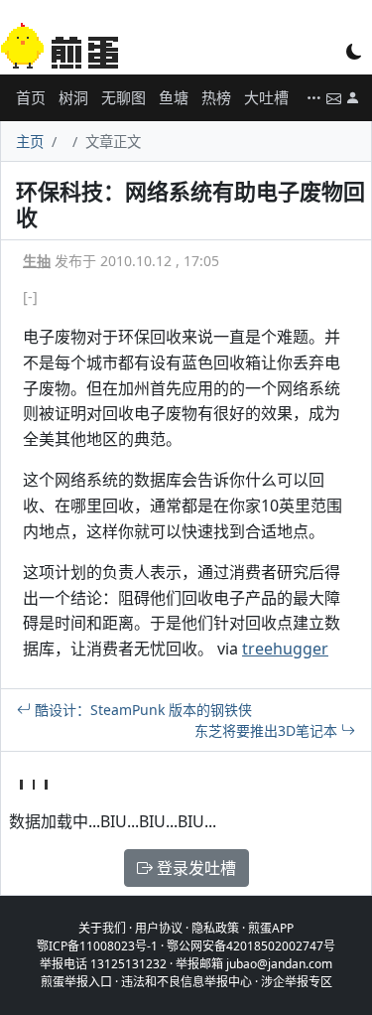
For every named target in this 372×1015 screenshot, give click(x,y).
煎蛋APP (271, 928)
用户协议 (159, 928)
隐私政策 (215, 928)
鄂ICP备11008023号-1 (97, 946)
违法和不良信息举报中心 (186, 981)
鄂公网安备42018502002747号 (251, 946)
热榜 (216, 97)
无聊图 (123, 97)
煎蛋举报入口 (76, 981)
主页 (30, 141)
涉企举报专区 (296, 981)
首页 (31, 97)
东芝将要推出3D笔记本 (267, 730)
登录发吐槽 (194, 868)
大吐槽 (266, 97)
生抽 (37, 260)
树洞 (73, 97)
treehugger (285, 648)
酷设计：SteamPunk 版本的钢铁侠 (141, 709)
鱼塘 (173, 97)
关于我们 (102, 928)
